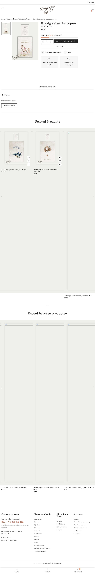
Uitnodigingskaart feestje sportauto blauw (46, 488)
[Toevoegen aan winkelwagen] (28, 157)
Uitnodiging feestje (24, 19)
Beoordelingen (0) (47, 86)
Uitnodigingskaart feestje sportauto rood (79, 487)
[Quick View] (28, 164)
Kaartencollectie (12, 19)
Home (3, 19)
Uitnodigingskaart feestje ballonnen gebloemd (45, 170)
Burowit (59, 563)
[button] (92, 10)
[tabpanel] (16, 152)
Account (91, 2)
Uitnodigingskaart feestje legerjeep (14, 487)
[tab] (47, 87)
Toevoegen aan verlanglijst (53, 52)
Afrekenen (59, 46)
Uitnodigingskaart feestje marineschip (77, 296)
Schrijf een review (9, 105)
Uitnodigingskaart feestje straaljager (14, 169)
